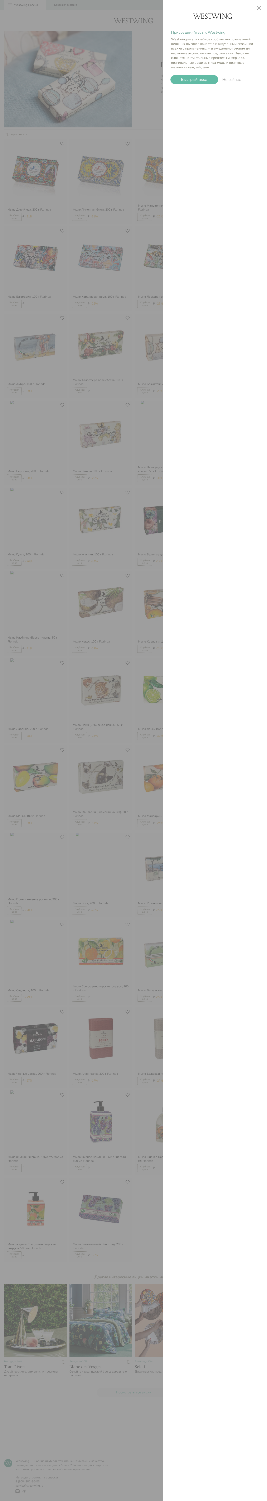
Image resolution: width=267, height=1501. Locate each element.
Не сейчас (231, 79)
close (259, 8)
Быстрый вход (194, 79)
